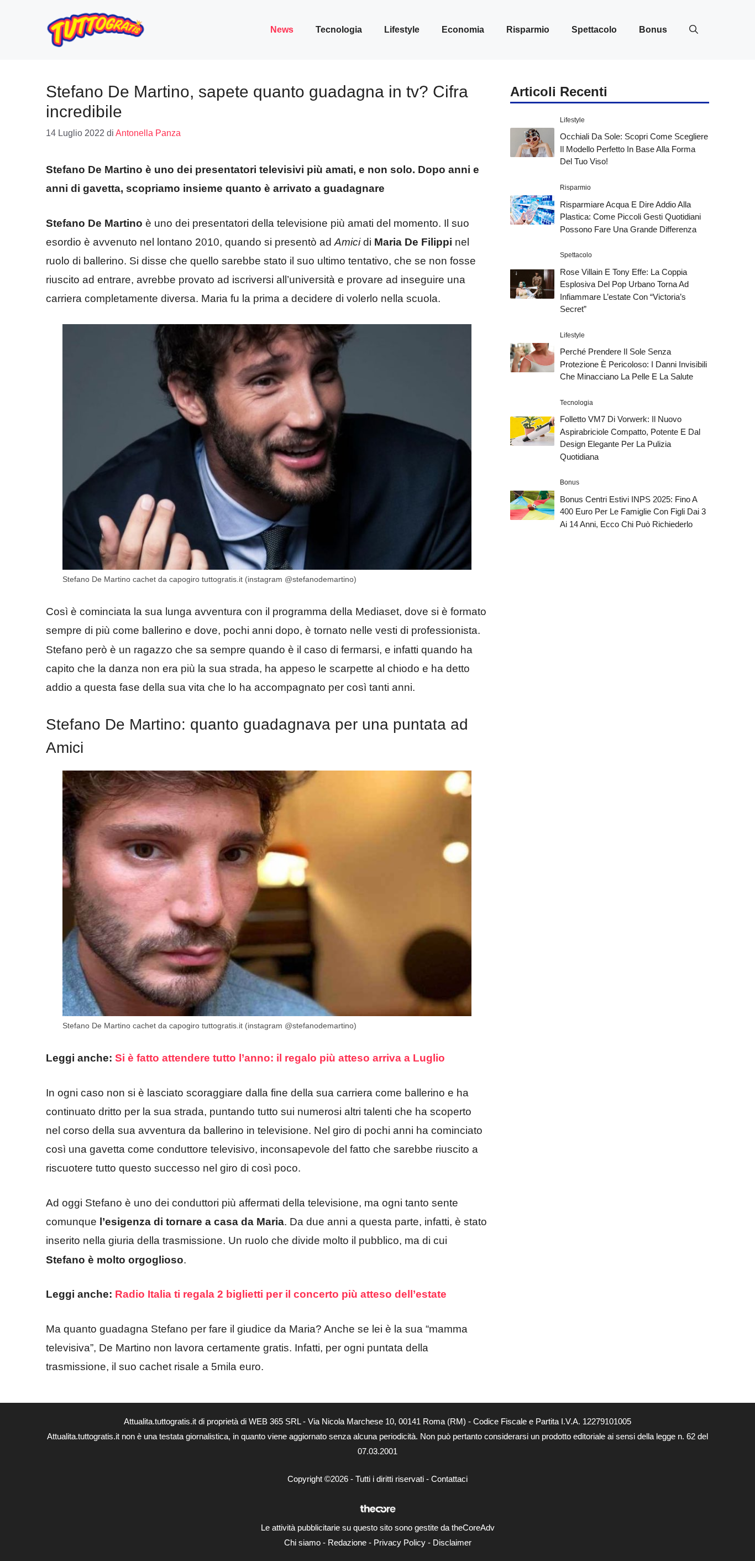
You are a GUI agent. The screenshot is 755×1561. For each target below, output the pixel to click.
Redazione (347, 1542)
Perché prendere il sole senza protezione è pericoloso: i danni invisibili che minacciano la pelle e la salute (633, 364)
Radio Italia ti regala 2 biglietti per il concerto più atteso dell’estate (281, 1294)
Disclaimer (452, 1542)
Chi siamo (302, 1542)
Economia (463, 29)
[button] (693, 29)
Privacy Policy (400, 1542)
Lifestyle (402, 29)
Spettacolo (594, 29)
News (281, 29)
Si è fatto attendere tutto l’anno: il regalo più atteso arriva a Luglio (280, 1058)
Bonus (653, 29)
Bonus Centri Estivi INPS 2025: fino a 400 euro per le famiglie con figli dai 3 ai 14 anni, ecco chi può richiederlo (633, 512)
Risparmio (527, 29)
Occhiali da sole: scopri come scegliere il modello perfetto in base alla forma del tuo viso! (634, 149)
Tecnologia (339, 29)
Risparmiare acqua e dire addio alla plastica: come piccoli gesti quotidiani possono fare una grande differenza (630, 216)
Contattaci (449, 1479)
